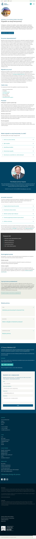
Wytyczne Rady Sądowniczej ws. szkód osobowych (10, 469)
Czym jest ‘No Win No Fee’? (5, 466)
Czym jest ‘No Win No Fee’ (9, 242)
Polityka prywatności (4, 519)
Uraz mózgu (5, 93)
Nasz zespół (3, 438)
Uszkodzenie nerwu (6, 92)
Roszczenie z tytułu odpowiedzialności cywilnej (12, 238)
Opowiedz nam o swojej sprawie (7, 32)
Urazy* (2, 456)
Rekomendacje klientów (5, 439)
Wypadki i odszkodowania (5, 450)
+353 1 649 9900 (17, 188)
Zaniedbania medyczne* (5, 457)
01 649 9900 (14, 228)
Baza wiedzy (3, 463)
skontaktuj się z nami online (26, 188)
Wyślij (18, 405)
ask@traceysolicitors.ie (29, 228)
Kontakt (2, 444)
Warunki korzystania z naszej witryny (7, 518)
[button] (34, 4)
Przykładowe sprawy (4, 441)
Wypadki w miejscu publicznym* (6, 454)
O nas (2, 436)
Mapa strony (3, 521)
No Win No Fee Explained (5, 497)
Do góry (33, 537)
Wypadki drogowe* (4, 451)
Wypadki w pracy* (4, 453)
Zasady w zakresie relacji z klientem (7, 516)
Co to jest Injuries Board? (8, 244)
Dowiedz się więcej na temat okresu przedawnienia (11, 293)
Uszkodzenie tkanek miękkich (8, 97)
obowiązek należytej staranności (19, 74)
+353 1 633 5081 (5, 428)
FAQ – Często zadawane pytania (10, 246)
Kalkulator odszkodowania (9, 240)
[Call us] (30, 4)
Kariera (2, 442)
